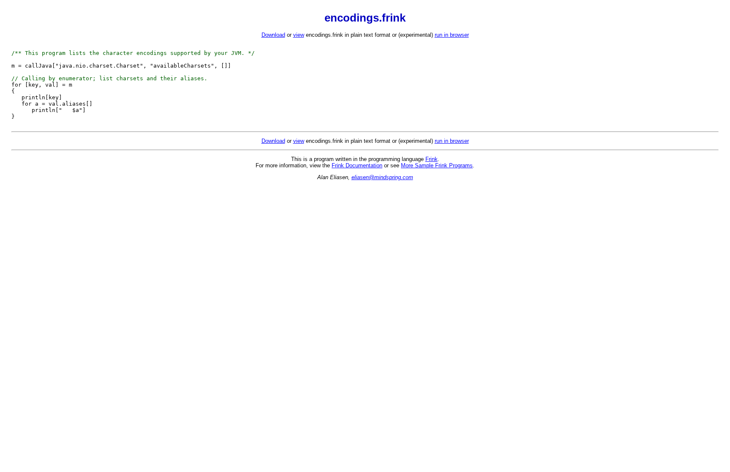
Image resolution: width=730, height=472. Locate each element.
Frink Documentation (357, 165)
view (298, 35)
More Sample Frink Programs (437, 165)
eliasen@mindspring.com (382, 177)
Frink (431, 159)
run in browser (452, 35)
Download (273, 35)
